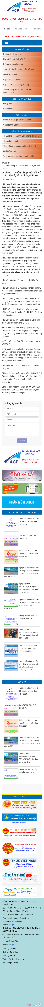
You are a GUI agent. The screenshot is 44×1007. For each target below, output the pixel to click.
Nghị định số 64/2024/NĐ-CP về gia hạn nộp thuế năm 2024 (29, 521)
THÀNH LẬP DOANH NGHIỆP (22, 131)
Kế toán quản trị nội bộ (13, 64)
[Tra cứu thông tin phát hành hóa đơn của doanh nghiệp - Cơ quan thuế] (19, 848)
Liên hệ (22, 441)
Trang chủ (6, 163)
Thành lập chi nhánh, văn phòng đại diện (21, 136)
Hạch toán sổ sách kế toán (14, 59)
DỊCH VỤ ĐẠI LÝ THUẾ (22, 99)
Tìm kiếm (37, 29)
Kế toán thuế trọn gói (12, 54)
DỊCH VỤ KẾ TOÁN (22, 49)
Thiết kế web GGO (34, 1005)
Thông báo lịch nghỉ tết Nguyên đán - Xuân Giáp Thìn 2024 (28, 553)
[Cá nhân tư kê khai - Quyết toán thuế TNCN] (19, 863)
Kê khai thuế (8, 109)
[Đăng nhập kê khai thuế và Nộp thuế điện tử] (19, 833)
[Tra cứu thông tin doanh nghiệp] (19, 804)
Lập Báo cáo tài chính (12, 79)
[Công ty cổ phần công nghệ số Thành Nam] (19, 891)
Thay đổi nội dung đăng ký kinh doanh (19, 146)
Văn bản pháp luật (10, 963)
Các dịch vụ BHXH (11, 125)
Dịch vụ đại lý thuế (10, 952)
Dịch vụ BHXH (8, 956)
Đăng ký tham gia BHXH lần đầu (17, 120)
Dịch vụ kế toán (9, 949)
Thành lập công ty (11, 141)
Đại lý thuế (7, 104)
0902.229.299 (11, 36)
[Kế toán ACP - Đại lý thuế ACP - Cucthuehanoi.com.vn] (19, 877)
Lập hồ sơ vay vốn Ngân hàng (16, 85)
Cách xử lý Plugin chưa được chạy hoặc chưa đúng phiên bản (28, 648)
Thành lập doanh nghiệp (13, 959)
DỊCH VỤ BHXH (22, 115)
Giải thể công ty (10, 151)
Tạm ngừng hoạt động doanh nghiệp (19, 156)
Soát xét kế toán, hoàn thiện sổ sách (18, 69)
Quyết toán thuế (10, 74)
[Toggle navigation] (7, 43)
